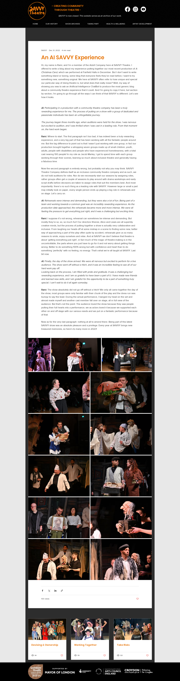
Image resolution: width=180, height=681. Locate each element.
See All (149, 613)
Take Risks (123, 645)
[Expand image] (39, 354)
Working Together (85, 645)
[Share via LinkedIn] (55, 590)
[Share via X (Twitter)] (49, 590)
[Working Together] (90, 629)
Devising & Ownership (44, 645)
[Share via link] (62, 590)
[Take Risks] (133, 629)
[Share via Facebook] (42, 590)
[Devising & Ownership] (47, 629)
